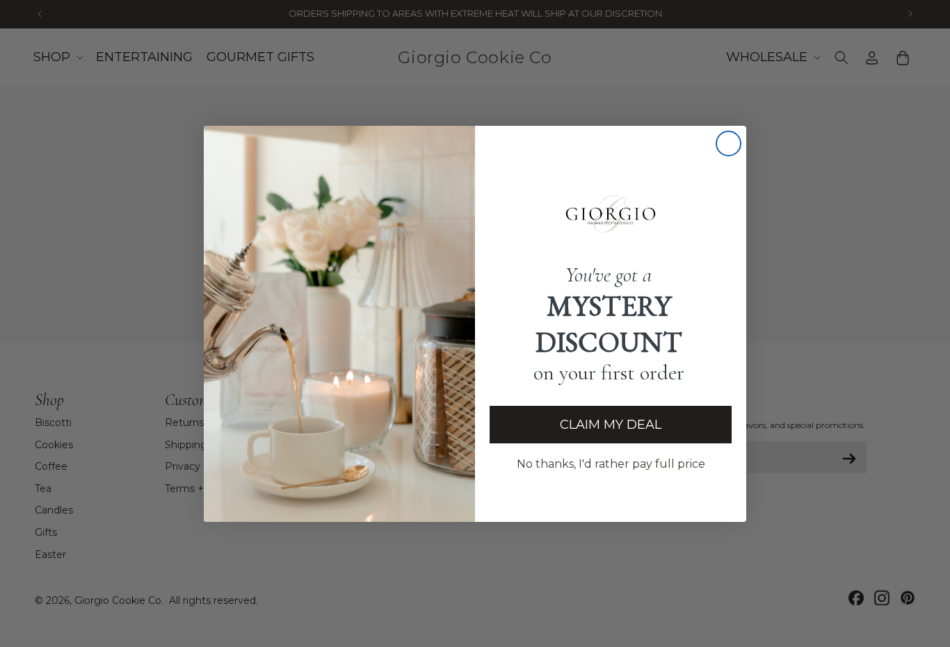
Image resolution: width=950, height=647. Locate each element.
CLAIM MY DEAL (610, 424)
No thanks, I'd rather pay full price (611, 463)
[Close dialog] (728, 143)
